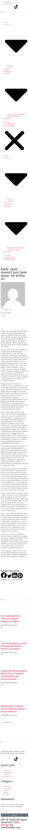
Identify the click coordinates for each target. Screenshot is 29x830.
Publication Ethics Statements (16, 114)
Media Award (8, 71)
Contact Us (10, 67)
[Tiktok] (16, 7)
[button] (14, 141)
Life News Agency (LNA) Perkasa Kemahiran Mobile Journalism (14, 646)
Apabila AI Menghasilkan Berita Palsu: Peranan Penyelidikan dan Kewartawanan (14, 674)
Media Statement (9, 126)
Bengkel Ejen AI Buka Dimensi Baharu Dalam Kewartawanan (13, 709)
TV (5, 120)
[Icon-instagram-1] (7, 7)
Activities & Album (9, 124)
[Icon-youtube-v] (12, 7)
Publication (7, 118)
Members (10, 65)
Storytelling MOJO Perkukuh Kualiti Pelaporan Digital (10, 619)
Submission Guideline (13, 116)
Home (6, 22)
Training (6, 69)
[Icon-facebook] (3, 7)
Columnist (7, 122)
